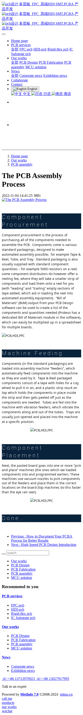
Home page (19, 41)
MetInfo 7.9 (29, 694)
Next (43, 545)
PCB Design (20, 565)
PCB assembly (22, 164)
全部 (14, 49)
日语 (47, 94)
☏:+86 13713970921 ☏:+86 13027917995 (35, 679)
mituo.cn (66, 694)
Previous (41, 538)
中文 (26, 94)
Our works (19, 160)
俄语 (67, 94)
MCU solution (21, 578)
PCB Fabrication (23, 569)
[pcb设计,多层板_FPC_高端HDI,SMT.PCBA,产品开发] (41, 16)
